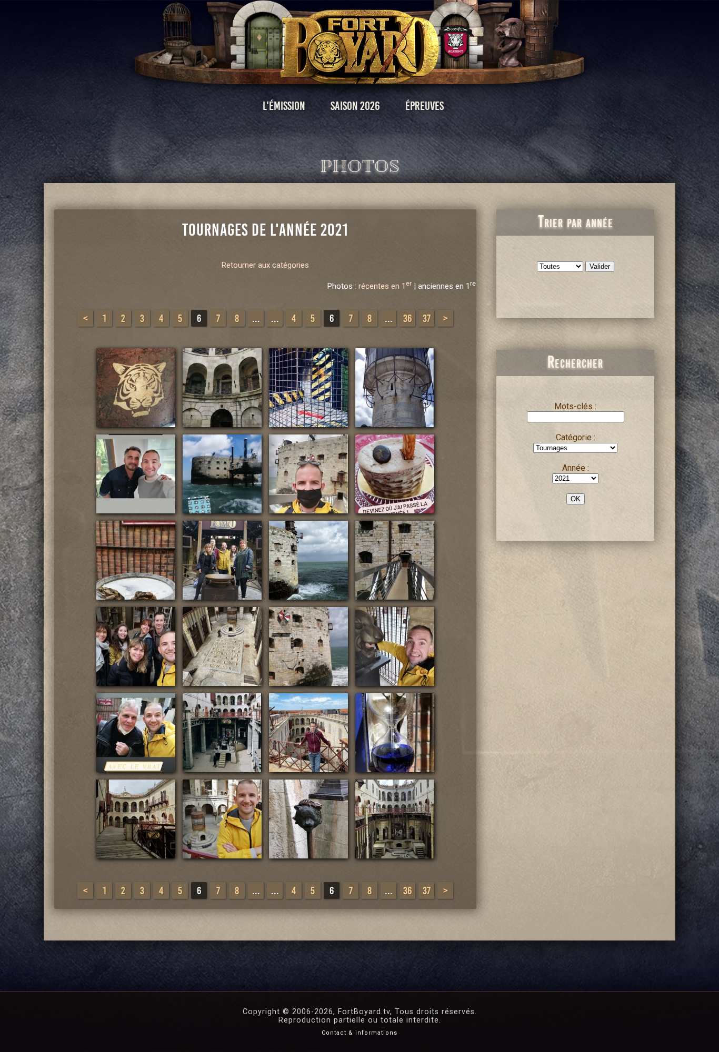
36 (407, 318)
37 (427, 318)
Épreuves (424, 106)
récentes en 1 (385, 286)
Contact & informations (359, 1032)
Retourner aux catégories (265, 265)
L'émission (284, 106)
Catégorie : (575, 437)
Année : (575, 468)
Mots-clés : (575, 406)
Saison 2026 (355, 106)
